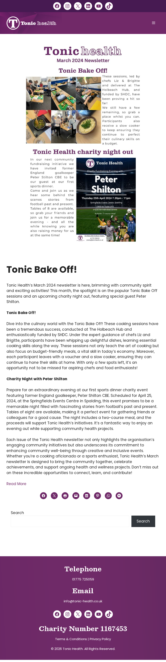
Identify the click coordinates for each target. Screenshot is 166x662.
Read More (16, 483)
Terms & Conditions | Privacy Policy (83, 639)
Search (17, 512)
